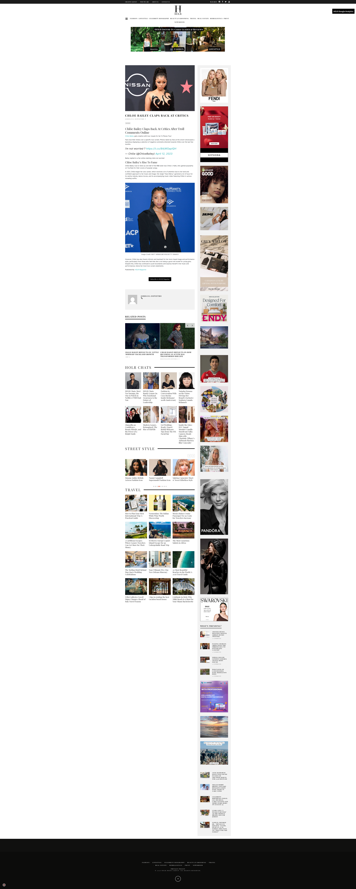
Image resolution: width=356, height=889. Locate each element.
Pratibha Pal (129, 357)
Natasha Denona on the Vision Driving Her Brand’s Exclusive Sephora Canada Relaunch (186, 396)
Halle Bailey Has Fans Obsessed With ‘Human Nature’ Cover (141, 353)
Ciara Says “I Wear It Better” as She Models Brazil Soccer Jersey (219, 814)
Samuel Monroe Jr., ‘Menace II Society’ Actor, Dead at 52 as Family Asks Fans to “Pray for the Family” (219, 827)
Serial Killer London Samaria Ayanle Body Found (219, 659)
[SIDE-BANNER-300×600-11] (214, 566)
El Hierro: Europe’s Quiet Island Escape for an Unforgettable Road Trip (159, 545)
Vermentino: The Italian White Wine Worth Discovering (159, 518)
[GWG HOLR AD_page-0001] (214, 263)
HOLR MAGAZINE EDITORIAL (169, 357)
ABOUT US (155, 2)
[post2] (214, 696)
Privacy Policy (178, 869)
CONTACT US (166, 2)
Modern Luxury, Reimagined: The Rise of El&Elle (150, 427)
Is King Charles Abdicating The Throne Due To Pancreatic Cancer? (219, 647)
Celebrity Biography (159, 18)
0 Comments (216, 638)
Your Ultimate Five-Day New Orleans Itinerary (158, 573)
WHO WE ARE (144, 2)
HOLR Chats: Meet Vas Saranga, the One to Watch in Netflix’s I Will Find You (133, 395)
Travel (193, 18)
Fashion (134, 18)
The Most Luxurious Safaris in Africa (181, 544)
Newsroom (179, 22)
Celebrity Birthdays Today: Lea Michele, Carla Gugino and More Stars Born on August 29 (220, 800)
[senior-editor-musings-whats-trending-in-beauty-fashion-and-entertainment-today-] (214, 399)
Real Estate (203, 18)
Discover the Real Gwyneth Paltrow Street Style (135, 480)
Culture (128, 123)
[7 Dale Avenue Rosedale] (214, 337)
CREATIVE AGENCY (131, 2)
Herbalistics (216, 18)
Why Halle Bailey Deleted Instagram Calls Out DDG (173, 353)
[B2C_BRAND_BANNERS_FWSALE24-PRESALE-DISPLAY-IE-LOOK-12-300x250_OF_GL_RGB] (214, 609)
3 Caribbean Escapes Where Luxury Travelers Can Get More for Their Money (135, 546)
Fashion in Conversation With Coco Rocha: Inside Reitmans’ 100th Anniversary (168, 395)
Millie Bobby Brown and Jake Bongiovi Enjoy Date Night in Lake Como (219, 788)
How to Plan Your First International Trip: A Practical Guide (134, 518)
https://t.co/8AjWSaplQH (161, 148)
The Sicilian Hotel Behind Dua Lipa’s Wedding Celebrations (135, 574)
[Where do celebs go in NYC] (214, 753)
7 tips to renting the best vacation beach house (159, 600)
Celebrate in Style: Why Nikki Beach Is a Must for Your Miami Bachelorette (183, 601)
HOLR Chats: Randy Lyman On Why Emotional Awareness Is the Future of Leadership (150, 396)
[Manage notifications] (4, 884)
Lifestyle (143, 18)
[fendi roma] (214, 85)
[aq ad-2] (214, 727)
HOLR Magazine (140, 270)
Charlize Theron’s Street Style (159, 479)
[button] (193, 455)
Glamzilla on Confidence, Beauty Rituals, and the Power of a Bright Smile (133, 429)
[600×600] (214, 309)
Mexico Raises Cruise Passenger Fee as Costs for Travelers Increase (182, 518)
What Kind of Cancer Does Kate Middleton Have (219, 672)
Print (226, 18)
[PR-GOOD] (214, 184)
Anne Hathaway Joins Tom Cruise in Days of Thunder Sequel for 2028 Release (219, 776)
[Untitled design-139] (214, 507)
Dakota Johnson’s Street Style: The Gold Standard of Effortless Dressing (183, 480)
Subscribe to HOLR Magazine (160, 279)
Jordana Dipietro (134, 119)
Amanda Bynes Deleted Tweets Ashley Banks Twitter (219, 634)
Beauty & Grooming (179, 18)
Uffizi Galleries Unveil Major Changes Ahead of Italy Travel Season (135, 601)
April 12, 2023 (164, 153)
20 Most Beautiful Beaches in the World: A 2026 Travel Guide (182, 574)
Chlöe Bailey (129, 136)
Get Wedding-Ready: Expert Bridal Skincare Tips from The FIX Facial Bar (168, 429)
